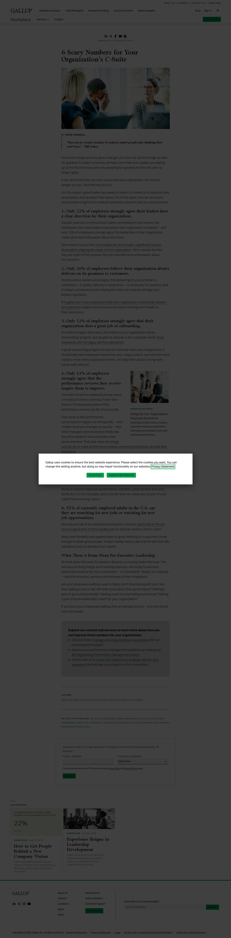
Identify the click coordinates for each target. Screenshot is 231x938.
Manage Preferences (121, 475)
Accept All (95, 475)
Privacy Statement (163, 466)
